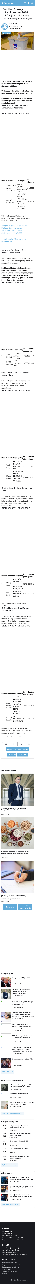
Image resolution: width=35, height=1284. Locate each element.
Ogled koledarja (8, 1165)
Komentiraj (10, 907)
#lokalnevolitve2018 (9, 230)
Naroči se (17, 749)
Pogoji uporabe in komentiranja (12, 1265)
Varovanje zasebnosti (9, 1262)
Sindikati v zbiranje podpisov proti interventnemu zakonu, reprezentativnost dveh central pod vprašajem (15, 897)
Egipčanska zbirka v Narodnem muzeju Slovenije (20, 1157)
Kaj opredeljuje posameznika (19, 1094)
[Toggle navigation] (25, 3)
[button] (32, 3)
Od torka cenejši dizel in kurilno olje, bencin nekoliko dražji (22, 1037)
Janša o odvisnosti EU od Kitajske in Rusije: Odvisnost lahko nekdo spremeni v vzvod (22, 1026)
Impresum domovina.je (9, 1271)
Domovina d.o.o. (7, 1231)
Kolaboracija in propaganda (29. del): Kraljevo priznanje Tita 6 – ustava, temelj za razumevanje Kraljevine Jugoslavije (20, 1086)
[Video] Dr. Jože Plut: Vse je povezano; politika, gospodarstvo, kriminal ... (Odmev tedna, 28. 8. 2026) (21, 1178)
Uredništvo (13, 23)
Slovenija (7, 33)
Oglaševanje (6, 1269)
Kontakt (4, 1273)
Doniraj (25, 749)
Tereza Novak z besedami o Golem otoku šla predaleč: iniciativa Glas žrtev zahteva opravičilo (21, 1049)
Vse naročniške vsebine (11, 1113)
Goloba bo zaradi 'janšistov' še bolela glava (22, 1060)
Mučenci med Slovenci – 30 (19, 1141)
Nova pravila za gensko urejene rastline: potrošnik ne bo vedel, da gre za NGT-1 (15, 852)
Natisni (9, 749)
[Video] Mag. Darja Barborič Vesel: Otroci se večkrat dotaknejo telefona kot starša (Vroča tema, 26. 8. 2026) (21, 1187)
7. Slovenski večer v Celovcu (19, 1149)
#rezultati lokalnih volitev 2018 (11, 737)
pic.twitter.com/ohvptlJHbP (11, 233)
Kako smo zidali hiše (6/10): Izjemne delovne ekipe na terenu (22, 1103)
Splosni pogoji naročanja (10, 1267)
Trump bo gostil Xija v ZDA (21, 978)
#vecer (19, 230)
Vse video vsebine (9, 1204)
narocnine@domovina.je (10, 1250)
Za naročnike (22, 754)
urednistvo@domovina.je (11, 1248)
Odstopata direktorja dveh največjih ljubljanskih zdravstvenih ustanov (13, 809)
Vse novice (12, 754)
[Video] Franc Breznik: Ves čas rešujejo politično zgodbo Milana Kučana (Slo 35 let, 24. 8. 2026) (21, 1196)
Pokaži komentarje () (25, 907)
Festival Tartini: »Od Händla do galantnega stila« (20, 1134)
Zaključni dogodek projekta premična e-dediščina (19, 1127)
